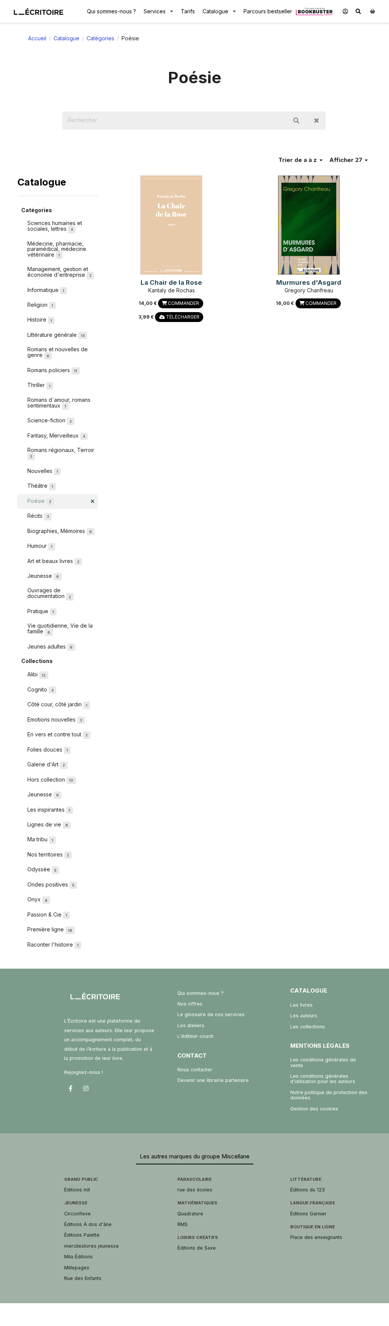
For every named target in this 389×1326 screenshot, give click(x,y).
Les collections (307, 1026)
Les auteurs (303, 1015)
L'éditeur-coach (195, 1036)
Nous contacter (194, 1069)
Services (155, 11)
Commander (183, 303)
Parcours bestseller (268, 11)
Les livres (301, 1005)
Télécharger (182, 317)
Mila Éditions (78, 1256)
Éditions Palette (82, 1235)
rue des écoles (194, 1190)
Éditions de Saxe (196, 1248)
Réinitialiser (316, 120)
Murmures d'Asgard (308, 282)
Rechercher (296, 120)
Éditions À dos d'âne (88, 1224)
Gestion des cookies (314, 1109)
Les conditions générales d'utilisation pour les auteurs (322, 1078)
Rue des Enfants (82, 1278)
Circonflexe (77, 1214)
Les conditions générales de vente (323, 1062)
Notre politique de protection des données (328, 1095)
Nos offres (189, 1004)
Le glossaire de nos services (211, 1014)
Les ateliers (190, 1025)
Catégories (100, 38)
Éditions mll (77, 1190)
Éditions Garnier (308, 1214)
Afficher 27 (346, 159)
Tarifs (188, 11)
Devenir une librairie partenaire (213, 1080)
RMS (182, 1224)
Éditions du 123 (307, 1190)
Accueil (37, 38)
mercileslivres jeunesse (91, 1246)
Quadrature (190, 1214)
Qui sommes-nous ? (111, 11)
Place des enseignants (316, 1237)
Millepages (76, 1267)
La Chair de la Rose (171, 282)
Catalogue (215, 11)
